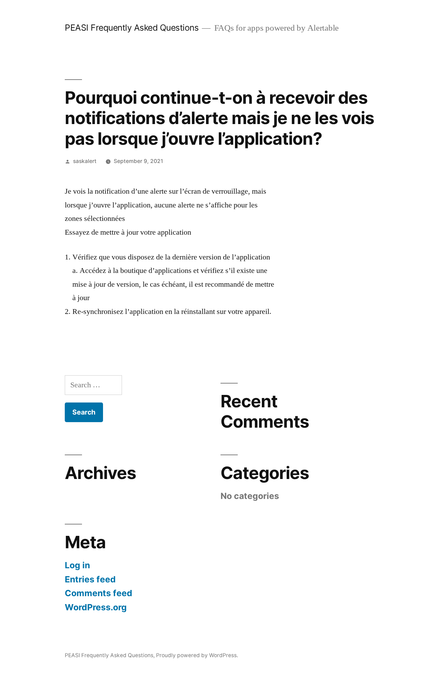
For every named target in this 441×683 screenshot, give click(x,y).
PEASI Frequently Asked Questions (131, 27)
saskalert (84, 161)
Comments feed (98, 593)
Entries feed (90, 579)
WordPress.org (96, 607)
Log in (77, 565)
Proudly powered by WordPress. (197, 655)
